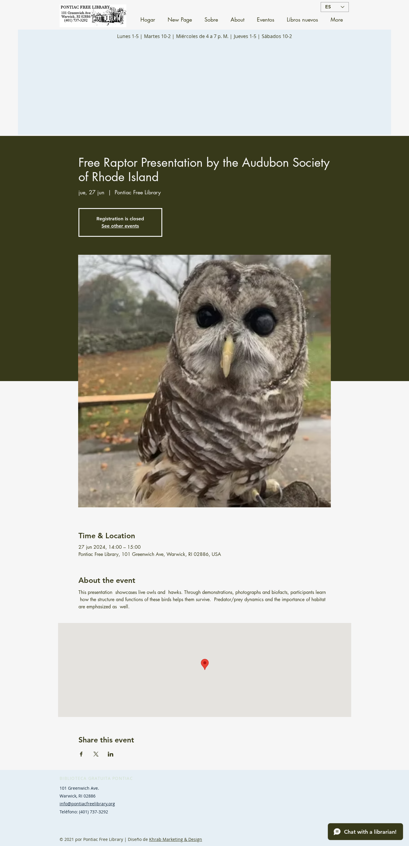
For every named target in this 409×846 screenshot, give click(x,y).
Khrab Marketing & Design (175, 839)
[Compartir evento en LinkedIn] (110, 754)
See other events (120, 226)
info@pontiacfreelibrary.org (87, 803)
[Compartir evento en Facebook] (81, 754)
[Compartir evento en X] (96, 754)
